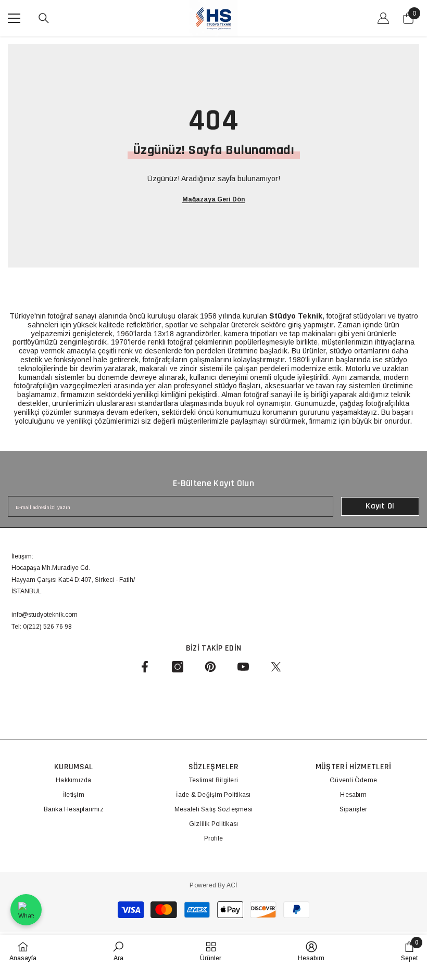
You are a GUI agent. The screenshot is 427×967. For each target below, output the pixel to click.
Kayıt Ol (380, 506)
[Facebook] (144, 666)
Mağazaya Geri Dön (213, 199)
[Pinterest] (210, 666)
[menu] (14, 18)
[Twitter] (275, 666)
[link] (118, 951)
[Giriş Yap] (383, 18)
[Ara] (43, 18)
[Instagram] (177, 666)
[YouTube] (243, 666)
